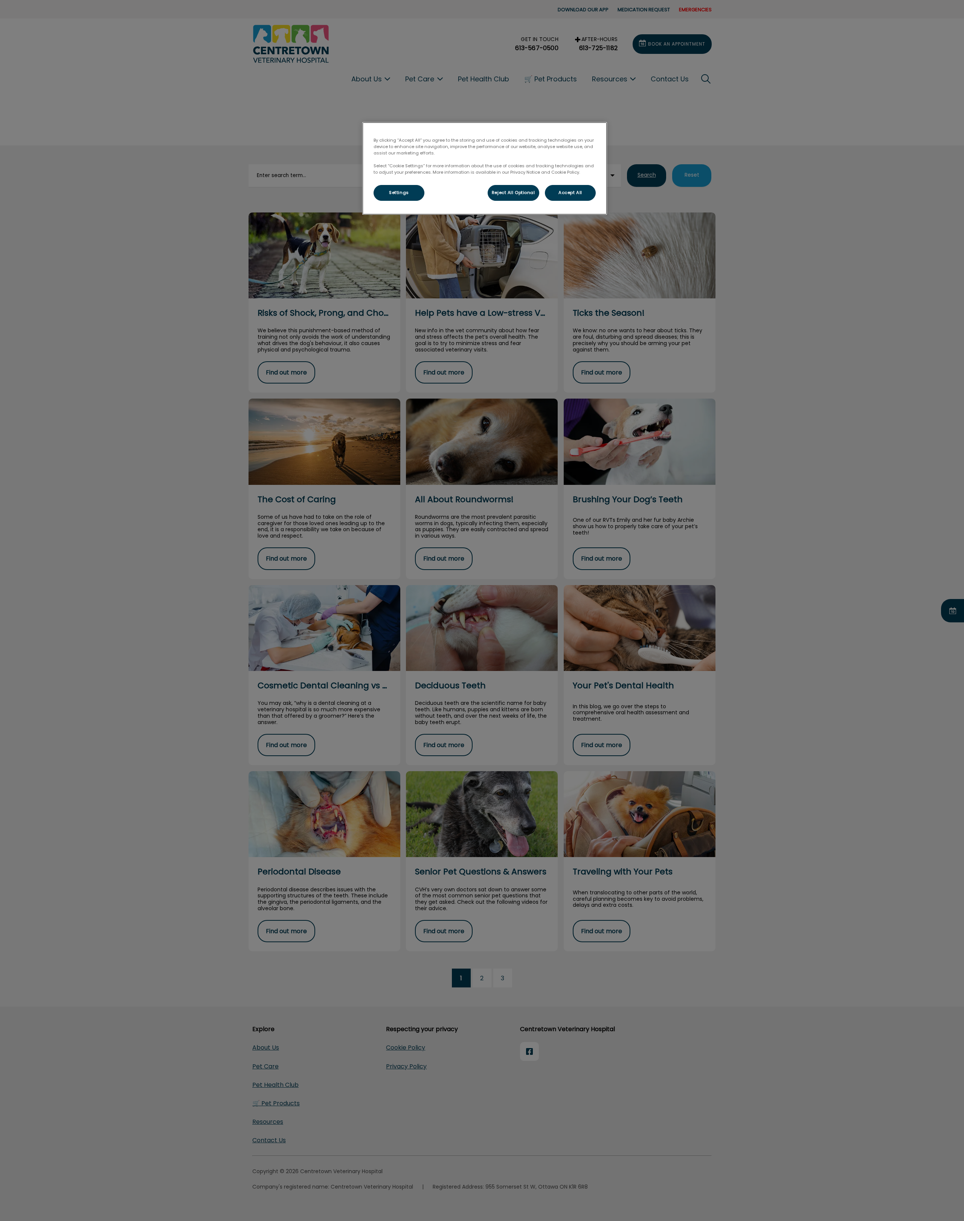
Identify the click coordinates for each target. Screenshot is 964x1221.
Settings (399, 192)
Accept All (570, 192)
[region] (484, 168)
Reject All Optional (513, 192)
